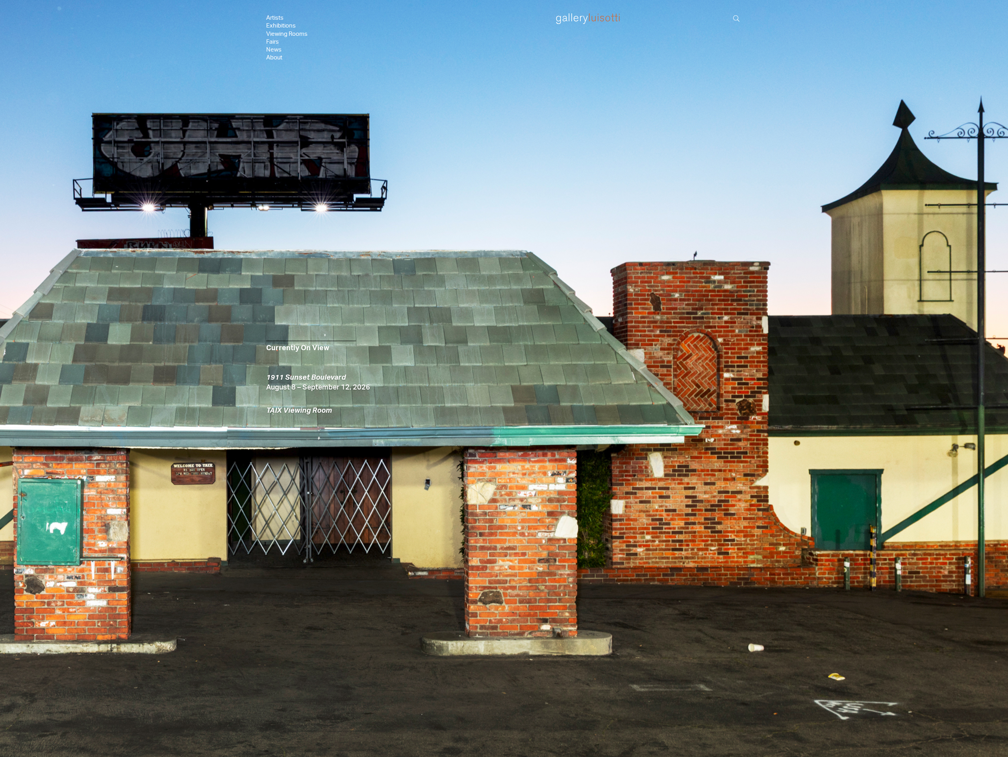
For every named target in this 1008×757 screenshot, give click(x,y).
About (274, 58)
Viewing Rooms (287, 34)
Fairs (272, 42)
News (274, 50)
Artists (275, 18)
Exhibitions (281, 26)
